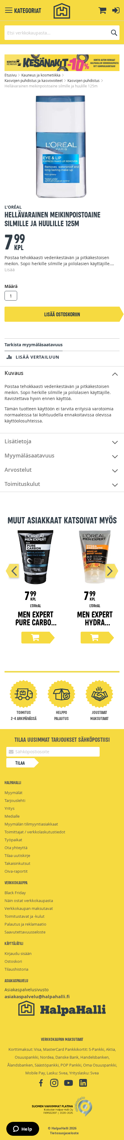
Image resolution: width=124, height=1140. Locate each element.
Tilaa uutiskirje (17, 855)
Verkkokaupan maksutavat (29, 908)
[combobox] (62, 32)
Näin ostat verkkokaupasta (29, 900)
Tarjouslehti (15, 800)
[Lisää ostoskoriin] (35, 637)
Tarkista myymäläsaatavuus (34, 344)
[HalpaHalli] (62, 11)
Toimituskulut (22, 483)
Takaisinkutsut (17, 863)
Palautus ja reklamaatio (25, 924)
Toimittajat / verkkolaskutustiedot (35, 832)
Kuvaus (14, 372)
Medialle (12, 816)
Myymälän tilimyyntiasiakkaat (31, 824)
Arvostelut (18, 469)
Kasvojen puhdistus (84, 80)
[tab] (62, 373)
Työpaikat (13, 839)
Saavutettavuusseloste (25, 932)
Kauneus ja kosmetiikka (41, 75)
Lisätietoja (18, 441)
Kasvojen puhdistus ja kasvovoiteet (34, 80)
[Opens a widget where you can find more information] (22, 1129)
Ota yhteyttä (16, 847)
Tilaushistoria (16, 969)
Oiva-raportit (16, 871)
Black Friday (15, 892)
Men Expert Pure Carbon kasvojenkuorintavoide (35, 626)
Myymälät (14, 792)
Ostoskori (13, 961)
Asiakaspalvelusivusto (26, 989)
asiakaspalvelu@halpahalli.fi (37, 996)
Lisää (10, 269)
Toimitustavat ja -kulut (25, 916)
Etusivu (11, 75)
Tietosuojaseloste (64, 1133)
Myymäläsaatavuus (29, 455)
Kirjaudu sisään (18, 953)
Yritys (9, 808)
